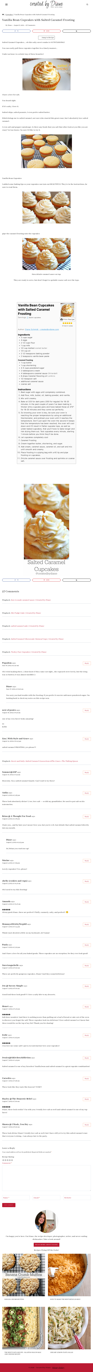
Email (37, 1198)
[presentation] (23, 1275)
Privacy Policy (58, 1367)
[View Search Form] (87, 4)
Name (6, 1198)
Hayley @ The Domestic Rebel (17, 1099)
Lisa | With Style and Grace (15, 738)
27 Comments (30, 25)
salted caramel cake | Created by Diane (27, 626)
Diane (10, 25)
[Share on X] (76, 31)
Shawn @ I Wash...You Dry (15, 1124)
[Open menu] (6, 4)
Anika (5, 792)
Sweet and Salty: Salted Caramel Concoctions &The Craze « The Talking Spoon (44, 761)
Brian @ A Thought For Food (16, 816)
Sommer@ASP (9, 772)
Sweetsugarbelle (10, 965)
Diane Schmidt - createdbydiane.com (42, 329)
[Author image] (3, 25)
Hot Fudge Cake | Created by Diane (26, 613)
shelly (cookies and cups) (14, 881)
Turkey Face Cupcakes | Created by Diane (28, 652)
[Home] (3, 15)
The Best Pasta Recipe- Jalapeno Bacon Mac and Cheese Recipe (23, 1353)
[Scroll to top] (88, 1365)
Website (67, 1198)
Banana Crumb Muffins (14, 1299)
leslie (5, 1035)
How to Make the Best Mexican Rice (65, 1299)
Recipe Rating (8, 1157)
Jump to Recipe (47, 38)
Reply (87, 663)
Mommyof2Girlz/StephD (14, 924)
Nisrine (6, 860)
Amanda (6, 901)
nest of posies (9, 710)
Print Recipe (68, 319)
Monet (5, 1006)
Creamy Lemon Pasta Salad (61, 1352)
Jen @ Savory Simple (12, 986)
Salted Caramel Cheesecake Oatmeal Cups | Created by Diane (37, 639)
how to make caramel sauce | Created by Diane (31, 600)
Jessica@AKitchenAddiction (16, 1057)
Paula (5, 944)
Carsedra (6, 1078)
